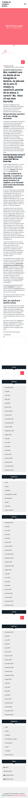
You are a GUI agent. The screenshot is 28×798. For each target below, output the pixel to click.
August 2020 (8, 434)
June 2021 (7, 395)
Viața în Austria (9, 65)
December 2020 (9, 419)
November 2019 (9, 470)
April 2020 (7, 450)
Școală (7, 502)
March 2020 (8, 454)
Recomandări (8, 498)
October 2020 (8, 427)
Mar (23, 62)
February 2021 (8, 411)
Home (8, 27)
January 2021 (8, 415)
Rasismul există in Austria (12, 70)
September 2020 (9, 430)
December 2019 (9, 466)
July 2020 (7, 438)
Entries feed (8, 771)
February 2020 (9, 458)
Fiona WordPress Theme (19, 795)
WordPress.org (9, 779)
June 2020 (7, 442)
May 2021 (7, 399)
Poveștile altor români (11, 494)
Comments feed (9, 775)
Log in (6, 767)
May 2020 (7, 446)
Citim (6, 482)
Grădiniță (7, 490)
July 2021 (7, 391)
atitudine (8, 67)
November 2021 (9, 387)
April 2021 (7, 403)
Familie (7, 486)
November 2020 (9, 423)
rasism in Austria (19, 67)
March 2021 (8, 407)
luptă (12, 67)
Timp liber (7, 506)
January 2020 (8, 462)
